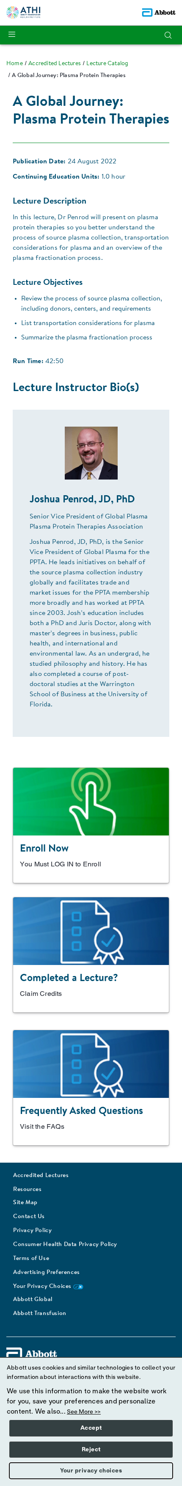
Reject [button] (91, 1450)
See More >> (84, 1412)
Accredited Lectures (41, 1176)
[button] (168, 35)
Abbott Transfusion (39, 1314)
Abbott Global (32, 1300)
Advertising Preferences (46, 1273)
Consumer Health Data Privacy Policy (65, 1245)
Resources (27, 1190)
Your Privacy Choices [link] (43, 1287)
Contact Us (29, 1217)
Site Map (25, 1203)
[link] (14, 64)
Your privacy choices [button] (91, 1471)
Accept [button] (91, 1428)
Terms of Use (31, 1259)
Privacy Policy (32, 1231)
